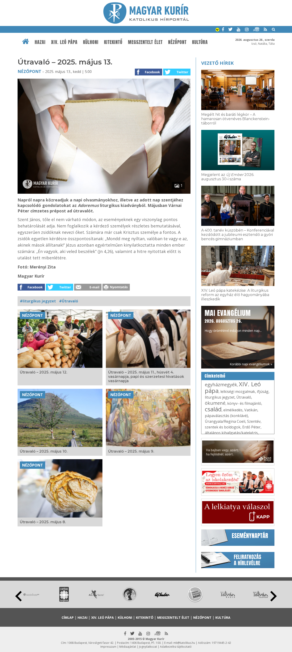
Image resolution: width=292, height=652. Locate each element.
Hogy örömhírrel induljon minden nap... (233, 320)
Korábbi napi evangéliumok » (251, 364)
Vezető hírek (217, 63)
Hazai (40, 42)
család (213, 409)
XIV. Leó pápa (64, 42)
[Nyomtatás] (116, 289)
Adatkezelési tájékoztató (176, 647)
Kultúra (200, 42)
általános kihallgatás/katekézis (231, 432)
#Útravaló (68, 301)
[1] (104, 192)
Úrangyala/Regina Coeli (225, 421)
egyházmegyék (221, 384)
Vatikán (250, 409)
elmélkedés (232, 409)
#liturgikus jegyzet (38, 301)
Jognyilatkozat (148, 647)
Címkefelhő (215, 376)
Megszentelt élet (145, 42)
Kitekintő (113, 42)
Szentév (254, 421)
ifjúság (263, 391)
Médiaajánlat (127, 647)
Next (273, 596)
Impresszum (108, 647)
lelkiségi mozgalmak (237, 391)
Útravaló (243, 397)
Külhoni (91, 42)
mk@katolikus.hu (184, 643)
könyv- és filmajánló (244, 403)
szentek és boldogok (222, 427)
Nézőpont (177, 42)
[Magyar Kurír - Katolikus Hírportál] (146, 22)
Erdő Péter (251, 427)
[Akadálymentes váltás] (217, 30)
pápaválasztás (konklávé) (226, 415)
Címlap (68, 617)
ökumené (215, 403)
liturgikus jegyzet (220, 397)
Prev (18, 596)
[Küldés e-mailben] (88, 289)
